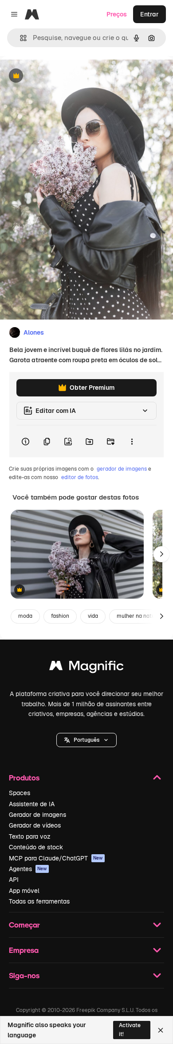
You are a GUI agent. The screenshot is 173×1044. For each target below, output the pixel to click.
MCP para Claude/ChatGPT (56, 858)
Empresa (24, 950)
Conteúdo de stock (36, 847)
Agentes (28, 869)
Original (56, 76)
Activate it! (130, 1029)
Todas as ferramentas (39, 901)
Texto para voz (30, 836)
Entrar (149, 14)
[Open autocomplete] (20, 38)
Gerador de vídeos (35, 825)
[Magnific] (86, 668)
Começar (24, 924)
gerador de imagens (122, 468)
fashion (60, 616)
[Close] (160, 1030)
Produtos (24, 777)
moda (25, 616)
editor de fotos (79, 477)
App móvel (24, 891)
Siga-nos (24, 975)
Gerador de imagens (37, 815)
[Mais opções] (132, 441)
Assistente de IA (32, 804)
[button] (86, 740)
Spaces (19, 793)
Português (86, 740)
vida (93, 616)
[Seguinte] (161, 554)
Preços (116, 14)
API (14, 880)
